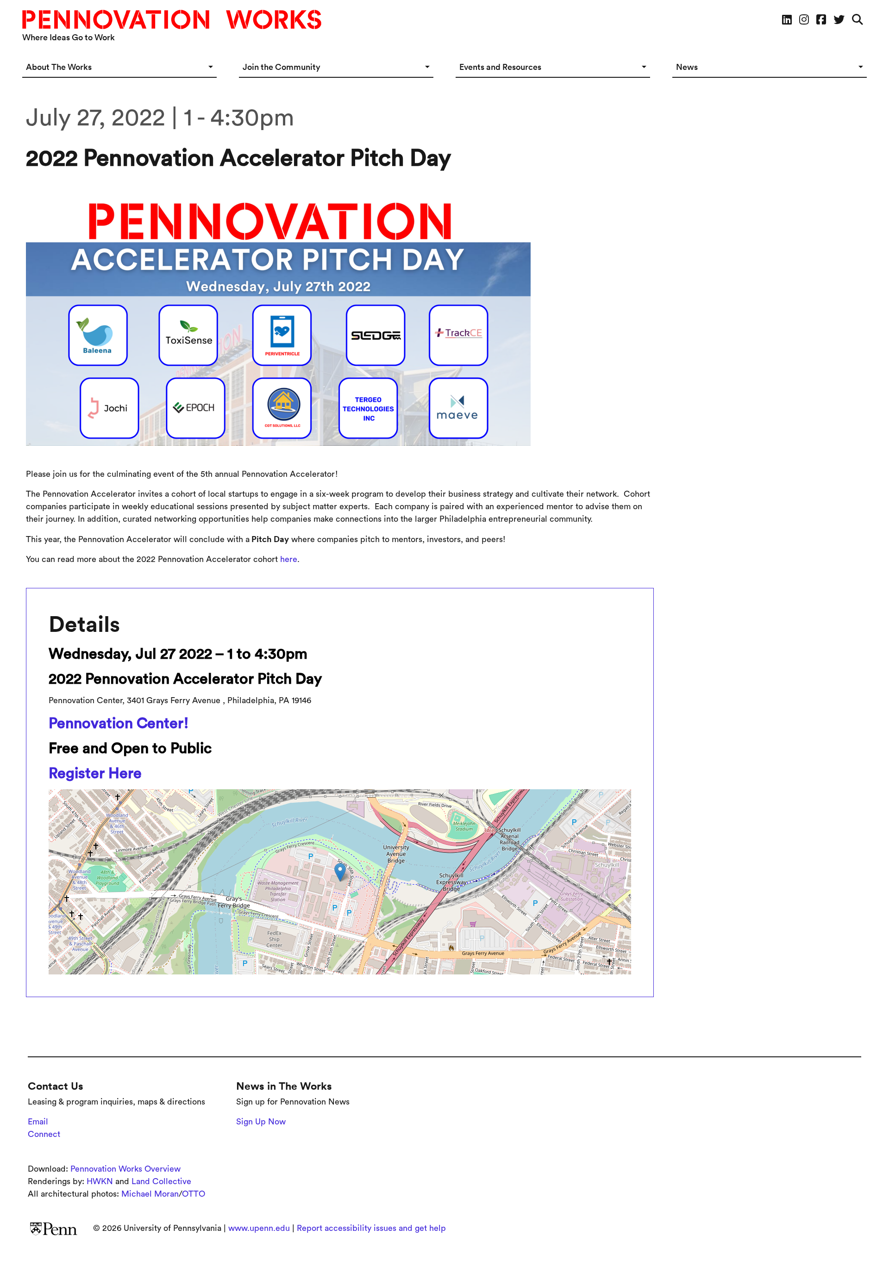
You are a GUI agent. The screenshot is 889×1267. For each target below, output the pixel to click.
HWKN (100, 1181)
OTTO (193, 1194)
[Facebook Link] (821, 19)
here (288, 559)
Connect (44, 1134)
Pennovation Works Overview (125, 1169)
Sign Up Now (261, 1121)
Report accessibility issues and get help (371, 1228)
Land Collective (161, 1181)
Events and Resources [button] (500, 67)
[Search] (857, 19)
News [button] (687, 67)
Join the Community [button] (281, 67)
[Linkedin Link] (786, 19)
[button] (340, 872)
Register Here (95, 773)
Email (38, 1121)
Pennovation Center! (118, 723)
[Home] (175, 19)
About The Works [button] (59, 67)
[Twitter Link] (839, 19)
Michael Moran (150, 1194)
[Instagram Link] (804, 19)
